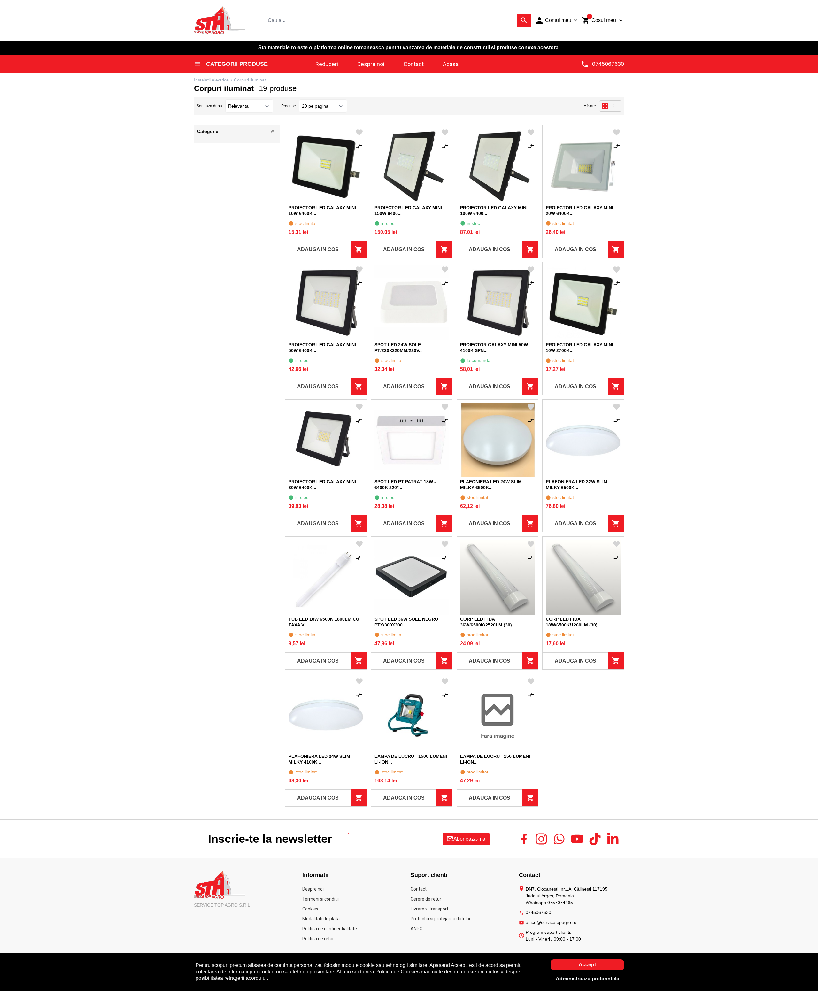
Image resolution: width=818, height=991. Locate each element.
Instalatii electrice (211, 79)
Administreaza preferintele (587, 978)
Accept (587, 964)
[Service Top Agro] (220, 20)
